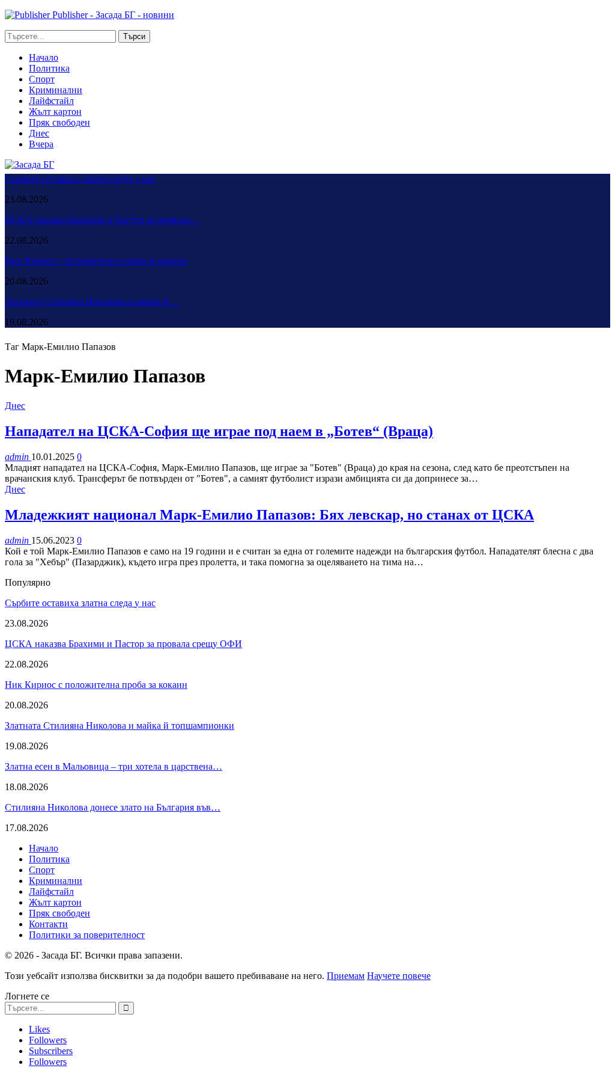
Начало (43, 57)
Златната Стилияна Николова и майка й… (91, 301)
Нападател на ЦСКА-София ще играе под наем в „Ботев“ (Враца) (219, 431)
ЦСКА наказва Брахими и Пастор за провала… (102, 220)
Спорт (42, 79)
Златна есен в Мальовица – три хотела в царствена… (113, 766)
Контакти (48, 924)
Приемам (346, 976)
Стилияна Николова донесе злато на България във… (112, 807)
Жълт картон (55, 111)
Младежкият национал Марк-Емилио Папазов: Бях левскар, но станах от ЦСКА (269, 515)
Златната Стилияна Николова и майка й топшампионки (119, 725)
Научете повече (399, 976)
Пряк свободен (59, 122)
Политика (49, 68)
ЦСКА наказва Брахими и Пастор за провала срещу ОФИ (123, 644)
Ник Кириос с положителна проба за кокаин (96, 261)
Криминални (55, 90)
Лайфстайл (51, 101)
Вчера (41, 144)
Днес (39, 133)
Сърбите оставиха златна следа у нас (80, 179)
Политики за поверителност (87, 935)
